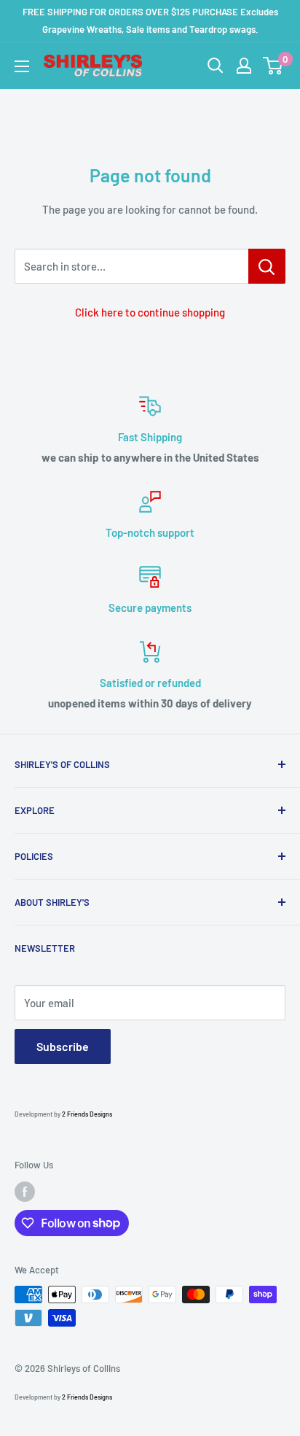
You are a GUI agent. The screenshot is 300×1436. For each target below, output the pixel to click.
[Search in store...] (266, 266)
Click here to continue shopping (150, 312)
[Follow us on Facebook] (25, 1191)
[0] (273, 65)
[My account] (244, 66)
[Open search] (216, 66)
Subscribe (62, 1046)
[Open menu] (22, 66)
